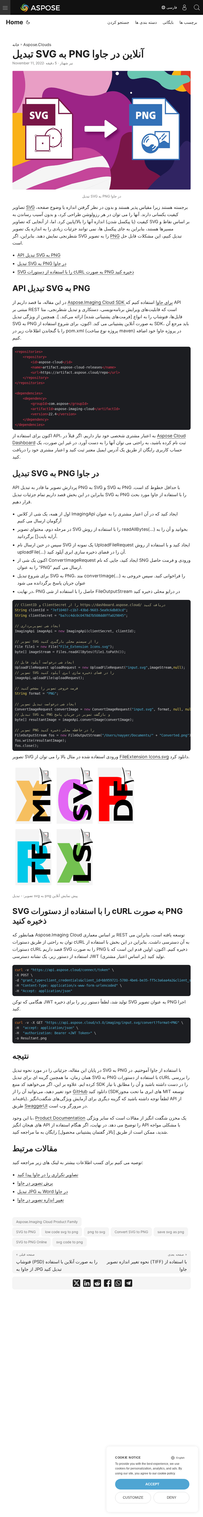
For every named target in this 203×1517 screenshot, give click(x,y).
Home (14, 22)
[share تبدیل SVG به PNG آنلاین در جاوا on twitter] (76, 1284)
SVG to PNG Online (31, 1242)
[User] (184, 7)
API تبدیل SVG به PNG (38, 255)
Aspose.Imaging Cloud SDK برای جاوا (120, 302)
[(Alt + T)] (28, 22)
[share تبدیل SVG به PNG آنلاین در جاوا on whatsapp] (118, 1284)
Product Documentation (60, 1118)
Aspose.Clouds (37, 44)
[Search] (197, 7)
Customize (133, 1497)
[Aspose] (40, 7)
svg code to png (69, 1242)
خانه (15, 44)
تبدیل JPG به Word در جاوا (42, 1191)
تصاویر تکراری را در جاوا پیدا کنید (47, 1174)
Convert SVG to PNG (131, 1232)
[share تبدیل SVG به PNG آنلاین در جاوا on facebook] (107, 1284)
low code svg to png (61, 1232)
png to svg (96, 1232)
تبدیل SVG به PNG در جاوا (41, 263)
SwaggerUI (36, 1105)
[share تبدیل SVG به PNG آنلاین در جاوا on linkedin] (87, 1284)
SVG (30, 207)
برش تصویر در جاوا (35, 1183)
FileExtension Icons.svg (144, 756)
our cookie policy (163, 1473)
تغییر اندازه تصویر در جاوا (40, 1199)
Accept (152, 1484)
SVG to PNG (26, 1232)
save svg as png (170, 1232)
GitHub (80, 1091)
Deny (171, 1497)
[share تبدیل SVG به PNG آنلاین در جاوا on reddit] (97, 1284)
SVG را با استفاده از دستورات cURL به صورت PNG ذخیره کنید (75, 271)
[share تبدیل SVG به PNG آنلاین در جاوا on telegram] (128, 1284)
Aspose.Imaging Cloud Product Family (47, 1222)
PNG (115, 236)
